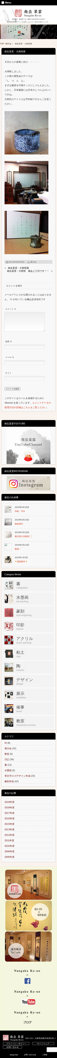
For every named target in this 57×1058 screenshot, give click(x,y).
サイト (8, 373)
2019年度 (9, 802)
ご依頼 (44, 1055)
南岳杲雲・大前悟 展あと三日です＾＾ (28, 271)
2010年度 (9, 846)
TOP (2, 44)
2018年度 (9, 807)
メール (9, 357)
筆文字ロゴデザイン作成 (17, 776)
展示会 (8, 44)
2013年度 (9, 829)
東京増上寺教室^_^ (23, 536)
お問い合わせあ (30, 1055)
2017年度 (9, 813)
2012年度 (9, 835)
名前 (8, 341)
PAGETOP (14, 1055)
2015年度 (9, 824)
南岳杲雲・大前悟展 (18, 268)
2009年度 (9, 851)
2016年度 (9, 818)
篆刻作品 (9, 781)
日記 (7, 759)
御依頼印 (19, 524)
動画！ (18, 549)
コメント (10, 309)
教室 (7, 754)
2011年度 (9, 840)
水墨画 (8, 770)
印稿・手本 (20, 511)
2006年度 (9, 857)
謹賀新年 (21, 561)
